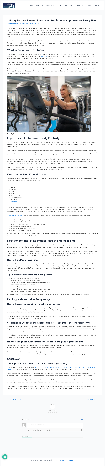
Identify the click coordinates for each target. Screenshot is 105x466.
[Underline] (33, 430)
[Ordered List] (38, 430)
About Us (38, 5)
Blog (70, 5)
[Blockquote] (42, 430)
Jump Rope (14, 202)
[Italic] (31, 430)
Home (31, 5)
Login (81, 419)
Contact (77, 5)
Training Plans (50, 5)
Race (65, 5)
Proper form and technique (15, 215)
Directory (97, 5)
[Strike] (36, 430)
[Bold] (29, 430)
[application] (42, 5)
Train (58, 5)
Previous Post (15, 399)
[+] (51, 430)
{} (49, 430)
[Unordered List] (40, 430)
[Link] (47, 430)
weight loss (44, 56)
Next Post (91, 399)
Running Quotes (87, 5)
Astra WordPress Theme (67, 460)
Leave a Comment (12, 24)
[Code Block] (45, 430)
